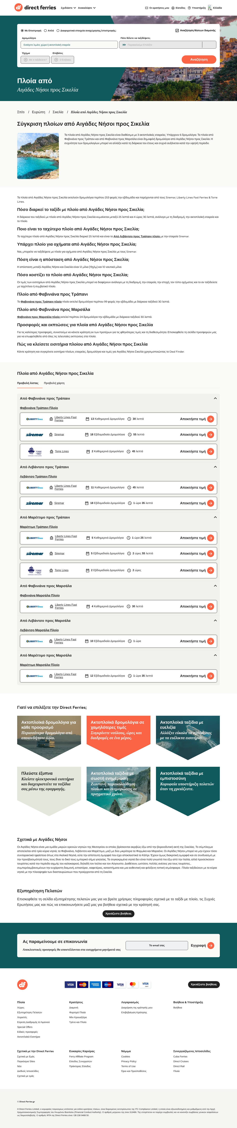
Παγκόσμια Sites (26, 1061)
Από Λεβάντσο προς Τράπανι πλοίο (136, 236)
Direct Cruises (181, 1061)
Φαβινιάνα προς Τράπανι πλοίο (41, 301)
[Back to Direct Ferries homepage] (35, 7)
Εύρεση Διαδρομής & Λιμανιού (33, 1022)
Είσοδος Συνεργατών (80, 1061)
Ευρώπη (38, 112)
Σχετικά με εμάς (25, 1076)
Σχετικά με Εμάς (26, 1056)
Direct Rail (179, 1066)
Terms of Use (128, 1066)
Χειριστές (22, 1017)
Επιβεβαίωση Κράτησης (134, 1012)
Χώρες (20, 1007)
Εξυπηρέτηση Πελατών (29, 1012)
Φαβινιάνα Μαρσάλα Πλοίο (40, 595)
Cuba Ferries (180, 1056)
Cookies (125, 1056)
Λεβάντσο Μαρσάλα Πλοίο (39, 630)
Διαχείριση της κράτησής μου (137, 1007)
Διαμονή (73, 1007)
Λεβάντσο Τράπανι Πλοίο (38, 476)
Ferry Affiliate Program (81, 1056)
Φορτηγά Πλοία (77, 1012)
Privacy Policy (128, 1061)
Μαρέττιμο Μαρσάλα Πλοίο (40, 665)
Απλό (51, 30)
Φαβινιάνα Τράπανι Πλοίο (39, 408)
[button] (118, 398)
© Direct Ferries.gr (26, 1102)
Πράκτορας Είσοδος (80, 1066)
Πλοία (176, 1071)
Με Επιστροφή (33, 30)
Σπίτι (20, 112)
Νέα (19, 1066)
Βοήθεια (177, 1007)
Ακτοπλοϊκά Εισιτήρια (28, 1036)
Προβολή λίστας (27, 383)
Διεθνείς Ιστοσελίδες (28, 1071)
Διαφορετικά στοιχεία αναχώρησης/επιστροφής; (88, 30)
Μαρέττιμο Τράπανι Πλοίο (39, 527)
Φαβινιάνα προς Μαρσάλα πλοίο (38, 317)
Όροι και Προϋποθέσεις (133, 1071)
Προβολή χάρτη (54, 383)
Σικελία (58, 112)
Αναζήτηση (199, 59)
